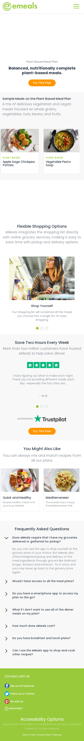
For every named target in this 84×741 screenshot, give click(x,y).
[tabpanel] (42, 289)
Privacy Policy (44, 734)
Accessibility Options (42, 719)
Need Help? (16, 708)
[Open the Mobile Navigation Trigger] (76, 5)
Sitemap (57, 734)
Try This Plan (42, 83)
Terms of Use (28, 734)
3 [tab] (46, 328)
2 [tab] (42, 328)
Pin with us (16, 701)
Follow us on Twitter (22, 693)
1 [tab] (37, 328)
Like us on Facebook (22, 685)
